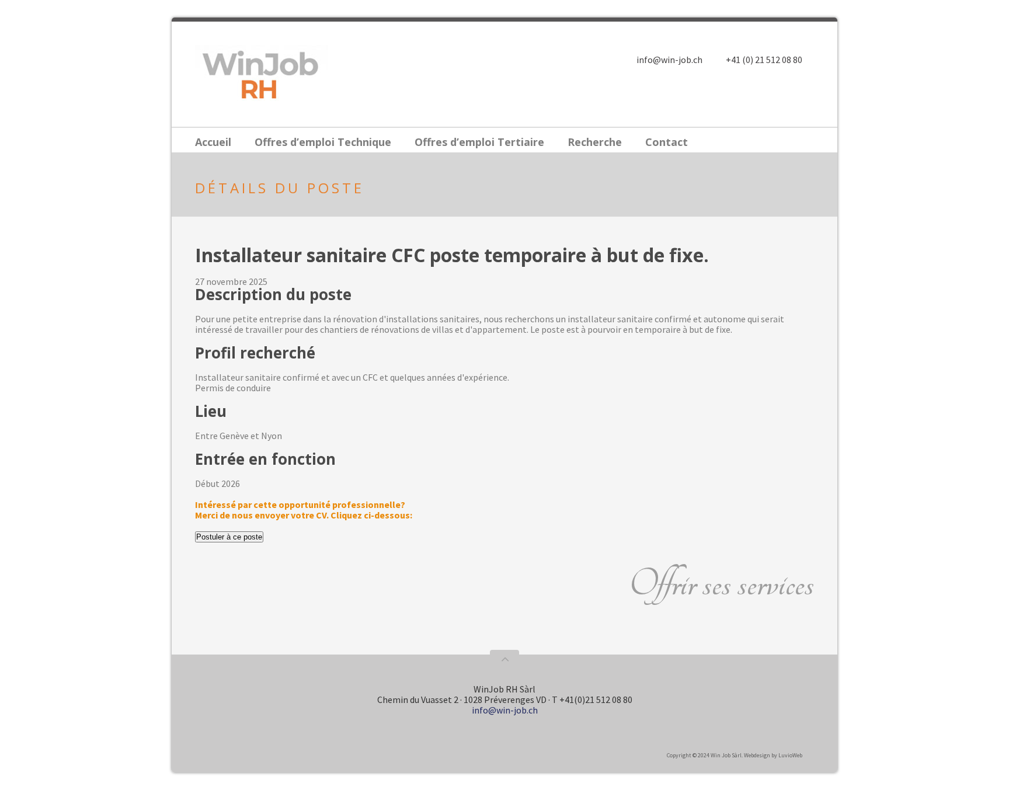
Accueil (213, 142)
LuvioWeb (790, 755)
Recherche (595, 142)
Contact (666, 142)
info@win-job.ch (669, 59)
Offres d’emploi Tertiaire (479, 142)
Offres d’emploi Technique (323, 142)
